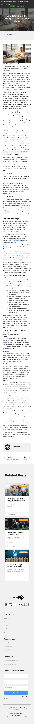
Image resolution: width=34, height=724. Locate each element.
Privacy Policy (25, 697)
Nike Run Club (19, 234)
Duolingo (8, 227)
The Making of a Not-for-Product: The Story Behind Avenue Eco (16, 500)
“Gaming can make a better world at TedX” (15, 152)
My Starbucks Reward (14, 240)
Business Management (12, 36)
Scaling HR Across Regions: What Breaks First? (16, 533)
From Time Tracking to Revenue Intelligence (15, 566)
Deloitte (17, 353)
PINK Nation (20, 256)
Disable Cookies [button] (20, 6)
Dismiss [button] (12, 6)
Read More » (10, 510)
